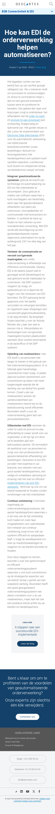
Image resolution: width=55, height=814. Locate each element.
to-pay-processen (30, 120)
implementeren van (18, 483)
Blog (44, 67)
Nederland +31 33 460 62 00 (27, 769)
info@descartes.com (27, 780)
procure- (15, 120)
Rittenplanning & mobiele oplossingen (20, 738)
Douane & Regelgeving (14, 745)
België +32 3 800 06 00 (27, 759)
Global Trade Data (12, 742)
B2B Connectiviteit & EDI (18, 11)
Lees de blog (27, 643)
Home (38, 67)
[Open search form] (51, 4)
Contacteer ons (27, 717)
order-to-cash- (37, 116)
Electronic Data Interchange (23, 135)
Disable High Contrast (31, 801)
